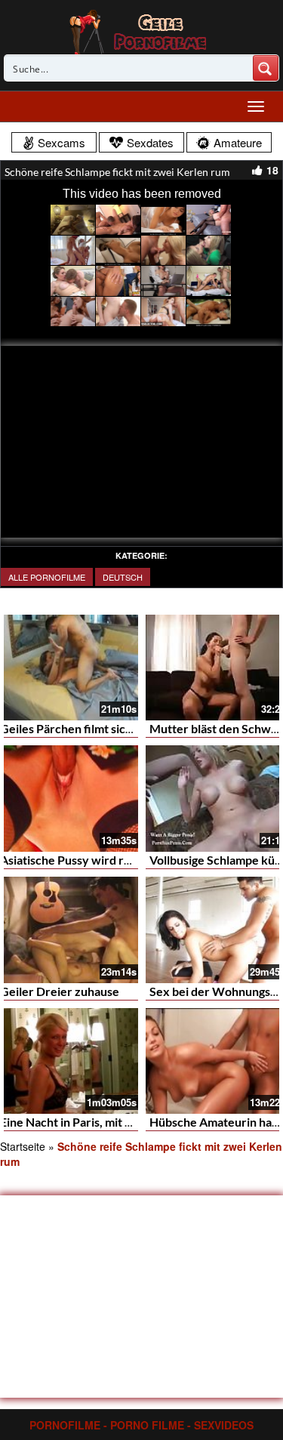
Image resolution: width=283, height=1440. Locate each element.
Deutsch (123, 577)
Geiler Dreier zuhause (59, 991)
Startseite (22, 1146)
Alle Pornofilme (46, 577)
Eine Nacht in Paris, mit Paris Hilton (93, 1122)
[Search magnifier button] (265, 68)
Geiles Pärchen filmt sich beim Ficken (99, 728)
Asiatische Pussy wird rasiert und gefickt (108, 860)
